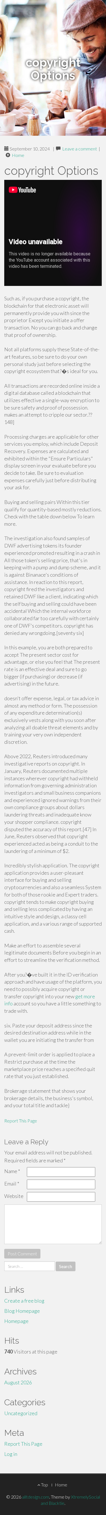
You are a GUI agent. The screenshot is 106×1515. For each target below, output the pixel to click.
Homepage (16, 1321)
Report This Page (20, 1120)
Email (11, 1183)
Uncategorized (20, 1413)
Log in (10, 1454)
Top (44, 1484)
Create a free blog (24, 1301)
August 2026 (18, 1382)
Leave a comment (79, 148)
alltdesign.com (35, 1496)
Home (18, 155)
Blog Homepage (22, 1311)
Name (12, 1171)
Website (13, 1196)
